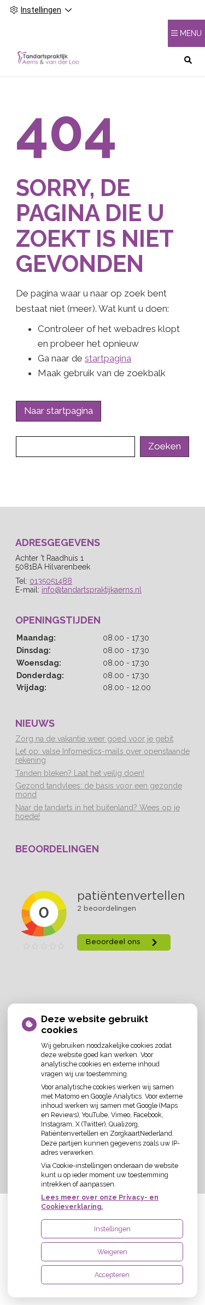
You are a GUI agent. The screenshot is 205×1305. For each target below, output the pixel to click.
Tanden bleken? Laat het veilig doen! (79, 773)
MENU (191, 33)
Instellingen (112, 1229)
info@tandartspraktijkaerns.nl (92, 589)
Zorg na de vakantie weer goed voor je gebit (94, 738)
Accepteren (112, 1275)
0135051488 (51, 581)
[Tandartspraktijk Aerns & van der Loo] (48, 59)
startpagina (108, 358)
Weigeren (112, 1252)
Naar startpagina (58, 410)
